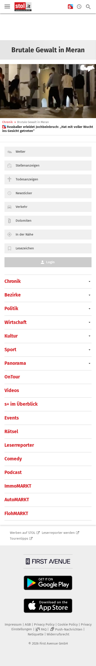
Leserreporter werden (58, 533)
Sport (10, 350)
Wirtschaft (15, 322)
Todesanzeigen (27, 179)
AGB (28, 624)
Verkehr (21, 207)
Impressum (13, 624)
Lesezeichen (25, 248)
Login (50, 262)
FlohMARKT (16, 513)
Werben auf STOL (22, 533)
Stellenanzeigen (28, 165)
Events (11, 418)
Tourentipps (19, 539)
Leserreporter (19, 445)
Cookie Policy (68, 624)
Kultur (11, 336)
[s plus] (70, 7)
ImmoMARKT (17, 486)
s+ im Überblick (21, 404)
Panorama (15, 363)
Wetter (20, 152)
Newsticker (24, 193)
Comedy (13, 459)
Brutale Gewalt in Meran (33, 122)
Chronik (7, 122)
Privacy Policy (44, 624)
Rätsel (11, 431)
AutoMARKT (16, 500)
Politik (11, 308)
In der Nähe (24, 234)
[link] (48, 129)
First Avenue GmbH (54, 643)
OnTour (12, 377)
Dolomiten (23, 221)
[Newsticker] (79, 7)
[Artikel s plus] (48, 91)
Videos (11, 390)
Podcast (13, 472)
